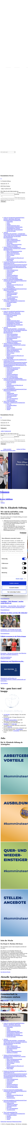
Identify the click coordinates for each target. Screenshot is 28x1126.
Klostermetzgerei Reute (12, 276)
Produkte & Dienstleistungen (10, 262)
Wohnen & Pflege (8, 247)
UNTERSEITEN (17, 220)
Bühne (17, 247)
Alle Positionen (4, 683)
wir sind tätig (7, 714)
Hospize (8, 256)
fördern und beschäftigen (11, 720)
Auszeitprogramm (11, 287)
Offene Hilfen (10, 260)
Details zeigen (19, 578)
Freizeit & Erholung (8, 279)
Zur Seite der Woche (5, 972)
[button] (3, 502)
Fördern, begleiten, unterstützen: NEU (14, 218)
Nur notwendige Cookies (14, 592)
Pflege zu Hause (10, 255)
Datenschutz (3, 1121)
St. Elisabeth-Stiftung (12, 302)
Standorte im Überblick (12, 245)
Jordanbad (9, 283)
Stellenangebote (10, 291)
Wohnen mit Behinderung (13, 252)
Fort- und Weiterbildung (12, 278)
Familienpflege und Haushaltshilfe (15, 229)
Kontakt (16, 217)
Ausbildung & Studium (12, 292)
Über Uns (6, 299)
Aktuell (8, 306)
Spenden (9, 303)
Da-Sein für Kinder (11, 231)
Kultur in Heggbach (11, 282)
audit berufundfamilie (12, 294)
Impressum (9, 1121)
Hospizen (10, 726)
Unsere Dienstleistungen (12, 270)
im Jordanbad (19, 729)
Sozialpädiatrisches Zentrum (13, 228)
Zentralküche (10, 272)
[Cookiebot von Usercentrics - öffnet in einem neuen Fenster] (20, 533)
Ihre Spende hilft (4, 990)
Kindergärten (10, 221)
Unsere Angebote (13, 248)
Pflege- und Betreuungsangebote (14, 251)
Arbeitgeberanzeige (19, 288)
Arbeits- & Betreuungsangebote (14, 244)
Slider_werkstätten (18, 233)
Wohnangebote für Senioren (13, 254)
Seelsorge (9, 305)
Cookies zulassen (14, 583)
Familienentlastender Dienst (13, 225)
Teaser (11, 220)
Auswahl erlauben (14, 587)
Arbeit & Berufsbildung (7, 233)
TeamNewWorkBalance (12, 275)
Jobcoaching (9, 243)
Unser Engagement (16, 235)
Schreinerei (9, 274)
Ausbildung (6, 718)
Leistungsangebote (16, 264)
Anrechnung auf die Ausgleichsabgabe (15, 265)
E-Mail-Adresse (21, 192)
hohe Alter (14, 724)
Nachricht (16, 194)
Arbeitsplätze (16, 730)
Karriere (5, 288)
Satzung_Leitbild (10, 301)
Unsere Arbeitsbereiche (12, 239)
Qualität (22, 235)
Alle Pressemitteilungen (6, 657)
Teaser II (6, 290)
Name (2, 192)
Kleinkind (6, 724)
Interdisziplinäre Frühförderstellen (14, 227)
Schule (8, 223)
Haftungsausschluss (16, 1121)
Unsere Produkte (10, 271)
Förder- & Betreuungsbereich (13, 240)
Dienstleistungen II (11, 267)
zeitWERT (9, 295)
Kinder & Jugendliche (9, 217)
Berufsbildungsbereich (12, 241)
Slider (19, 217)
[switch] (24, 563)
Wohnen (9, 224)
